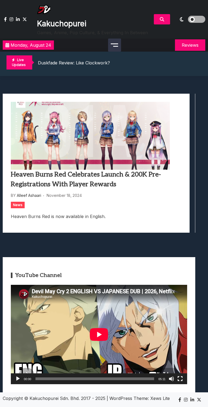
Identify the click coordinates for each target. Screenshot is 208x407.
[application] (99, 334)
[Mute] (171, 378)
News (17, 205)
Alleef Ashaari (29, 195)
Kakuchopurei (61, 23)
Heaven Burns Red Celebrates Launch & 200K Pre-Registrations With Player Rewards (86, 179)
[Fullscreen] (180, 378)
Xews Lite (160, 398)
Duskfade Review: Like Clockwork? (74, 62)
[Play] (18, 378)
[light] (189, 19)
